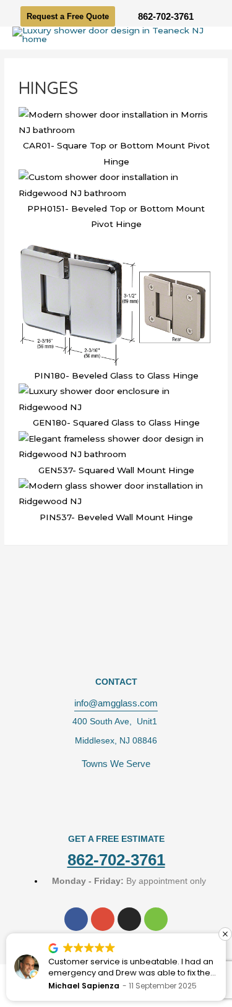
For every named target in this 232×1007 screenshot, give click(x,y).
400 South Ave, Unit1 (116, 721)
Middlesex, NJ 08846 (116, 740)
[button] (223, 934)
